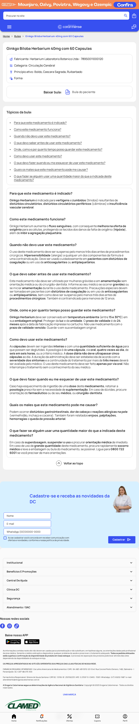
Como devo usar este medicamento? (38, 156)
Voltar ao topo (73, 463)
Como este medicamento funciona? (37, 129)
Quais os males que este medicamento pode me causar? (51, 170)
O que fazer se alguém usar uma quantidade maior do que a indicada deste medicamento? (62, 178)
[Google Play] (13, 641)
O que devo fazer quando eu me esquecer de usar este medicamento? (59, 163)
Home (13, 720)
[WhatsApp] (134, 27)
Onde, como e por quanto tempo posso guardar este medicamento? (58, 149)
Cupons (97, 720)
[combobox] (66, 15)
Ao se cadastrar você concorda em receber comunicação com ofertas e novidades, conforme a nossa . (39, 539)
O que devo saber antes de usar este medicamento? (48, 143)
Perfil (125, 720)
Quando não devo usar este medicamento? (42, 136)
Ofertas (69, 720)
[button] (42, 718)
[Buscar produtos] (125, 16)
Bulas (17, 36)
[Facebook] (2, 625)
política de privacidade (57, 540)
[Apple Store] (32, 641)
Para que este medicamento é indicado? (40, 123)
